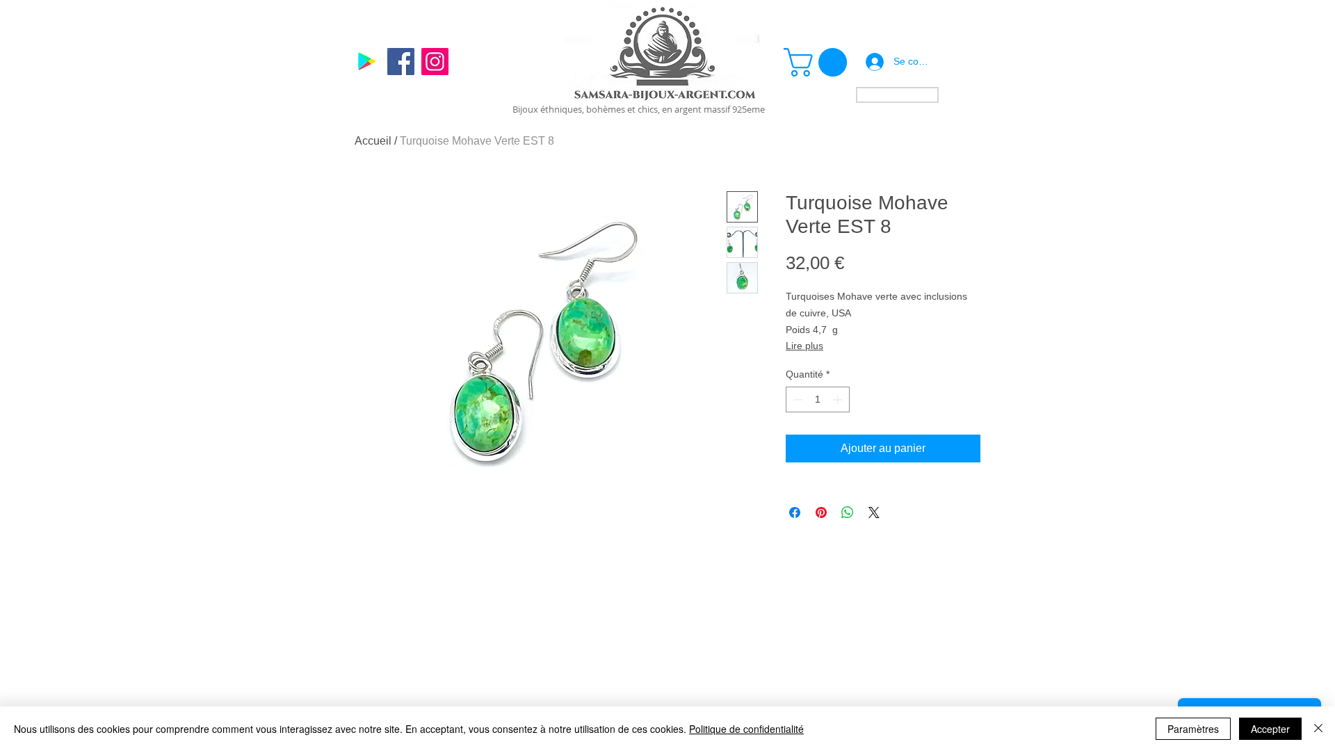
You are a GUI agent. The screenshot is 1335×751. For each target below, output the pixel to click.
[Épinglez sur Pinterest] (821, 512)
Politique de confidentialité (746, 729)
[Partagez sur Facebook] (794, 512)
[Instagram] (434, 61)
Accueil (373, 141)
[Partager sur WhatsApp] (847, 512)
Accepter (1270, 729)
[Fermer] (1318, 729)
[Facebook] (400, 61)
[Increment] (839, 399)
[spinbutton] (817, 399)
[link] (819, 62)
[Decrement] (796, 399)
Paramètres (1193, 729)
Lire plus (804, 345)
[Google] (366, 61)
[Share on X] (874, 512)
